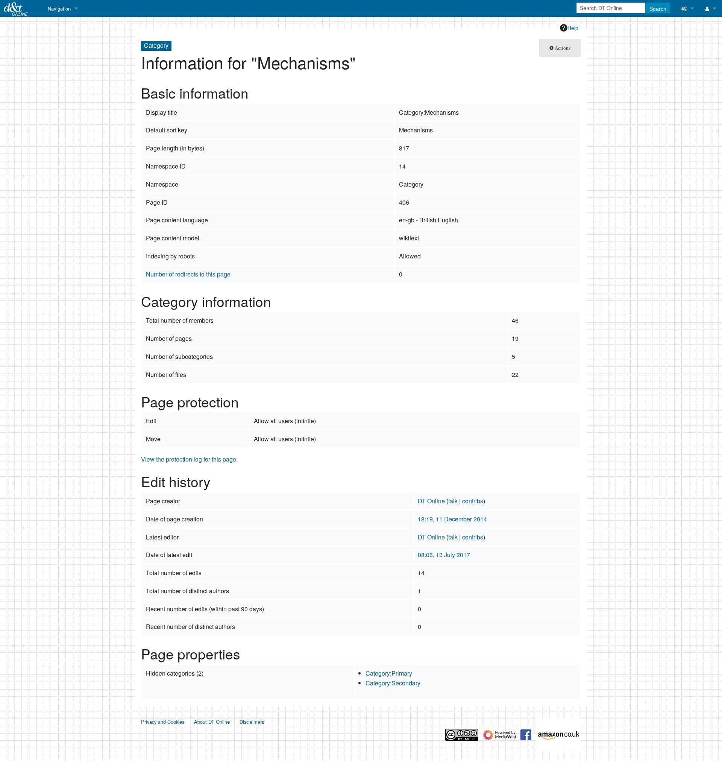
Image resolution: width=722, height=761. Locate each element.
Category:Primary (389, 673)
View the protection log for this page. (189, 459)
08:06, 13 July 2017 (444, 554)
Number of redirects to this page (188, 274)
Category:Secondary (393, 683)
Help (572, 28)
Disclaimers (252, 721)
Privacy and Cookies (162, 721)
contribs (472, 501)
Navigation (59, 8)
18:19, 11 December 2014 (452, 519)
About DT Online (212, 721)
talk (453, 501)
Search (657, 8)
